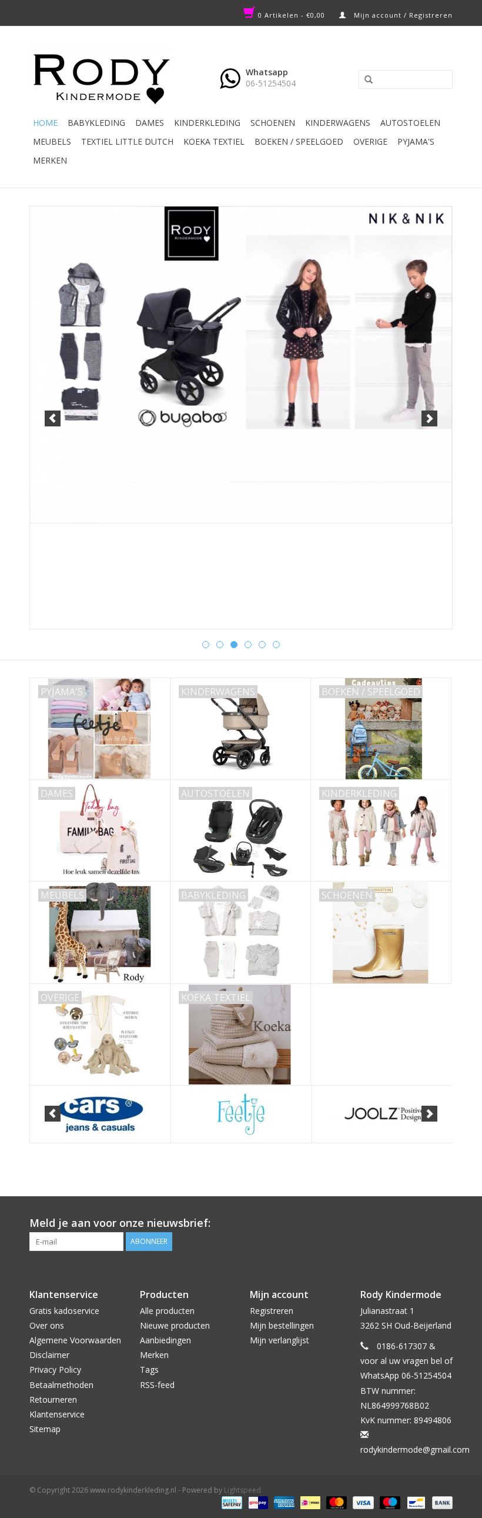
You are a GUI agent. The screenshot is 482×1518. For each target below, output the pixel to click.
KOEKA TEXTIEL (214, 141)
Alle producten (167, 1310)
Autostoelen (410, 122)
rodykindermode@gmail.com (415, 1449)
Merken (50, 160)
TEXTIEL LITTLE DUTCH (127, 141)
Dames (149, 122)
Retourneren (53, 1399)
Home (45, 122)
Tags (149, 1369)
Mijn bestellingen (282, 1325)
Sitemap (45, 1428)
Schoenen (272, 122)
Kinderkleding (207, 122)
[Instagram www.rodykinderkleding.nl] (443, 1223)
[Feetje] (241, 1114)
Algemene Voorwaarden (75, 1340)
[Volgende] (429, 418)
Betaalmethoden (61, 1384)
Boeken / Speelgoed (299, 141)
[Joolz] (382, 1114)
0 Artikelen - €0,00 (291, 15)
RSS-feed (157, 1384)
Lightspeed (242, 1490)
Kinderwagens (337, 122)
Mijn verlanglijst (279, 1340)
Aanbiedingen (165, 1340)
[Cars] (100, 1114)
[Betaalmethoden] (230, 1502)
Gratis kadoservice (64, 1310)
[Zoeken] (364, 80)
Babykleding (96, 122)
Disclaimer (49, 1354)
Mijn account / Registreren (402, 15)
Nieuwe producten (175, 1325)
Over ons (46, 1325)
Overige (370, 141)
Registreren (271, 1310)
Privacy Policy (55, 1369)
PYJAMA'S (415, 141)
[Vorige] (53, 418)
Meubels (52, 141)
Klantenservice (57, 1414)
